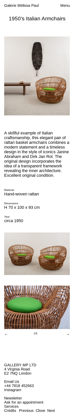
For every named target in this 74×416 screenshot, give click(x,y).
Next (51, 410)
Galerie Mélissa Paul (21, 5)
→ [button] (68, 334)
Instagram (12, 390)
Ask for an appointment (23, 402)
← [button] (6, 334)
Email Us (11, 381)
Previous (26, 410)
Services (11, 406)
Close (40, 410)
